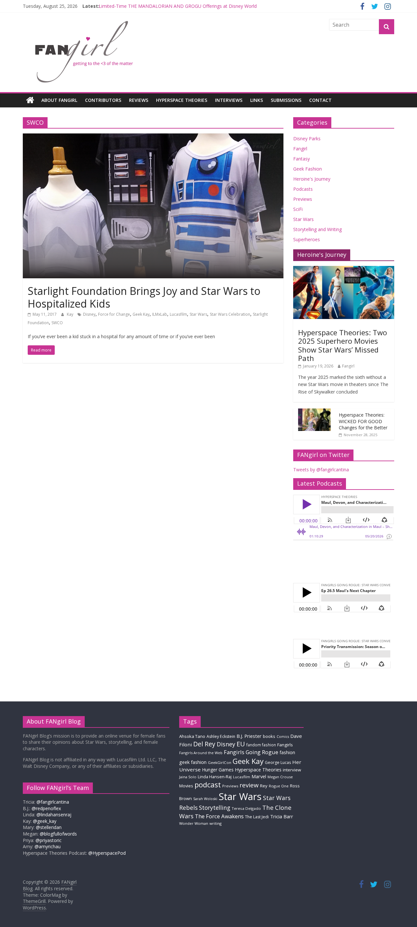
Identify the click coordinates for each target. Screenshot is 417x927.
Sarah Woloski (205, 798)
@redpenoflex (46, 808)
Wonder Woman (193, 823)
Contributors (103, 100)
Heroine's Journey (311, 179)
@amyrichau (48, 846)
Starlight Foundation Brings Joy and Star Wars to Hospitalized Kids (144, 297)
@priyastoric (49, 840)
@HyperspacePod (107, 853)
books (269, 736)
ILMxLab (159, 314)
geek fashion (193, 762)
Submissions (286, 100)
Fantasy (301, 159)
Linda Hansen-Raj (215, 777)
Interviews (228, 100)
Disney (89, 314)
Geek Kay (141, 314)
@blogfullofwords (58, 834)
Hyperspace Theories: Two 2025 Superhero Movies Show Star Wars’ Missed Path (342, 345)
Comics (283, 736)
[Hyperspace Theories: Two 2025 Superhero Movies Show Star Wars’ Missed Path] (343, 269)
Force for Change (114, 314)
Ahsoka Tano (192, 736)
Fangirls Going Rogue (251, 752)
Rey (263, 786)
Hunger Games (218, 770)
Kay (70, 314)
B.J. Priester (249, 736)
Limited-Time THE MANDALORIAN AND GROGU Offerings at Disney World (178, 8)
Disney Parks (307, 138)
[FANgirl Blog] (30, 100)
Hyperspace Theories (181, 100)
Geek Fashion (307, 169)
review (249, 785)
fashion (287, 752)
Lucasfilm (178, 314)
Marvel (259, 776)
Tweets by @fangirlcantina (321, 469)
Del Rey (204, 744)
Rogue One (279, 785)
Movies (186, 786)
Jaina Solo (187, 776)
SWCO (57, 322)
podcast (207, 784)
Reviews (138, 100)
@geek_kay (44, 821)
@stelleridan (49, 827)
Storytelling (214, 807)
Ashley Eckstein (221, 736)
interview (292, 770)
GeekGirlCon (219, 762)
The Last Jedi (257, 817)
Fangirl (300, 148)
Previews (302, 199)
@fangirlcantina (52, 802)
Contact (320, 100)
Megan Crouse (280, 776)
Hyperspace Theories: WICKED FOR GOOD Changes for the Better (363, 421)
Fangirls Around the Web (201, 752)
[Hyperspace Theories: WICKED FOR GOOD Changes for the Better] (314, 412)
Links (256, 100)
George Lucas (278, 762)
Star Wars (198, 314)
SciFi (298, 209)
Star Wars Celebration (230, 314)
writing (215, 823)
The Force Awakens (219, 816)
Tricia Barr (281, 816)
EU (241, 744)
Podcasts (303, 189)
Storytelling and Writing (317, 229)
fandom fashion (261, 744)
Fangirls (285, 745)
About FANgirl (59, 100)
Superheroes (306, 239)
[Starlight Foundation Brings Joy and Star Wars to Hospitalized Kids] (153, 137)
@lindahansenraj (53, 814)
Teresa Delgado (246, 808)
